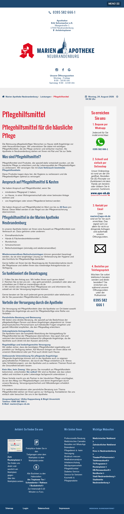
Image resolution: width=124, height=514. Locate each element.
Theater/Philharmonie (103, 457)
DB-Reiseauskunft (101, 470)
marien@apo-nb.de (100, 216)
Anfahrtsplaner (63, 30)
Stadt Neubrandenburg (103, 476)
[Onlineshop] (100, 194)
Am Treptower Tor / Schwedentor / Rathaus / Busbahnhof (36, 482)
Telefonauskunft (100, 460)
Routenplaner (99, 467)
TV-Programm (99, 464)
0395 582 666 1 (100, 302)
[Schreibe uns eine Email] (100, 248)
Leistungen (45, 97)
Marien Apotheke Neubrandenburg (22, 97)
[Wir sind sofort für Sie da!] (100, 142)
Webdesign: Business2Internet (101, 508)
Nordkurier (98, 473)
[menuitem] (9, 508)
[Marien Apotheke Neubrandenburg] (60, 48)
